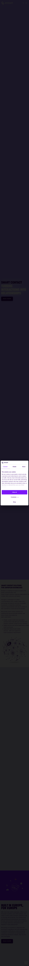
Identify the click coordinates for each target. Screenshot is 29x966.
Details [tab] (14, 466)
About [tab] (23, 466)
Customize (13, 497)
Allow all (14, 492)
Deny (14, 502)
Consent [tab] (5, 466)
